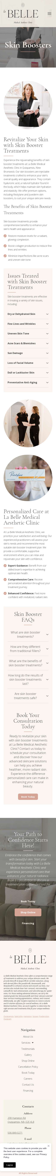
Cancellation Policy (28, 1066)
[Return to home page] (21, 13)
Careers (28, 1078)
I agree (9, 1165)
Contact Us (28, 1084)
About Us (28, 1036)
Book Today (28, 1072)
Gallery (28, 1054)
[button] (28, 314)
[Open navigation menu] (49, 14)
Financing (28, 1090)
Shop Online (28, 1060)
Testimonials (28, 1048)
